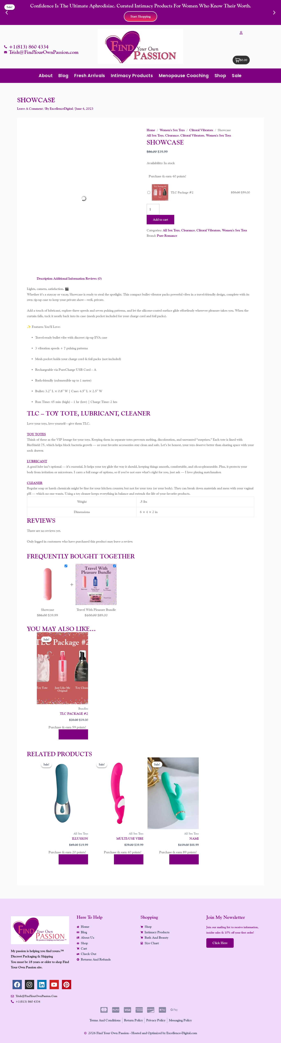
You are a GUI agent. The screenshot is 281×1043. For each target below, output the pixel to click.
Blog (63, 76)
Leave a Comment (30, 109)
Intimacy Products (132, 76)
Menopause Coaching (184, 76)
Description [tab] (44, 278)
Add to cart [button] (73, 734)
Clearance (172, 135)
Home (151, 130)
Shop (220, 76)
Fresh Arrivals (89, 76)
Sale (237, 76)
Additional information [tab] (69, 278)
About (46, 76)
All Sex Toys (155, 135)
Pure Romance (167, 236)
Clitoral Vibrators (201, 130)
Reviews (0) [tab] (94, 278)
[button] (6, 12)
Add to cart (160, 219)
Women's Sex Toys (172, 130)
